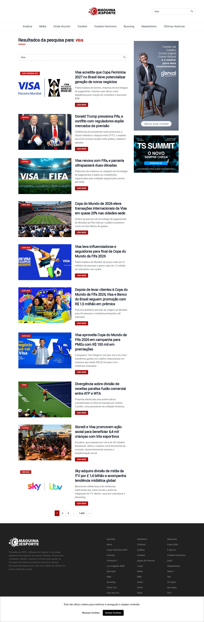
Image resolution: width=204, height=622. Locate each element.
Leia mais (81, 104)
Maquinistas (173, 565)
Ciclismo (141, 544)
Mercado (111, 571)
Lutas (140, 565)
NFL (169, 576)
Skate (140, 582)
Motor (170, 571)
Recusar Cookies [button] (91, 613)
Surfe (139, 587)
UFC (169, 592)
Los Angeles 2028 (116, 565)
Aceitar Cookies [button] (113, 613)
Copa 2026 (172, 544)
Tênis (139, 592)
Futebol (82, 26)
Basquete (172, 539)
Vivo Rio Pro (113, 592)
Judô (169, 560)
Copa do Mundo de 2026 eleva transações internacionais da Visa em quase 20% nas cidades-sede (101, 208)
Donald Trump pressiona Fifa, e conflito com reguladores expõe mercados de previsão (99, 121)
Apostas (111, 539)
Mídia (42, 26)
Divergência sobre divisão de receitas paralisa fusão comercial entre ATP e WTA (100, 389)
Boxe (109, 544)
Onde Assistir (61, 26)
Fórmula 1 (112, 560)
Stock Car (112, 587)
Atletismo (142, 539)
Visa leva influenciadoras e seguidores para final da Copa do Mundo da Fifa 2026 (100, 251)
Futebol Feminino (105, 26)
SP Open (171, 582)
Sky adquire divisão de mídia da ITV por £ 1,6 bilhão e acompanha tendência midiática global (100, 476)
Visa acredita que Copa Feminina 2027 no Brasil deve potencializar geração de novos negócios (100, 77)
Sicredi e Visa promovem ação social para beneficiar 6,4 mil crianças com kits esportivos (98, 432)
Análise (27, 26)
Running (129, 26)
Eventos (111, 555)
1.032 (82, 513)
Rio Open (172, 587)
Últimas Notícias (174, 26)
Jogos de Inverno (146, 560)
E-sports (171, 549)
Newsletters (149, 26)
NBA (109, 576)
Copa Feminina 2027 (117, 549)
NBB (139, 576)
